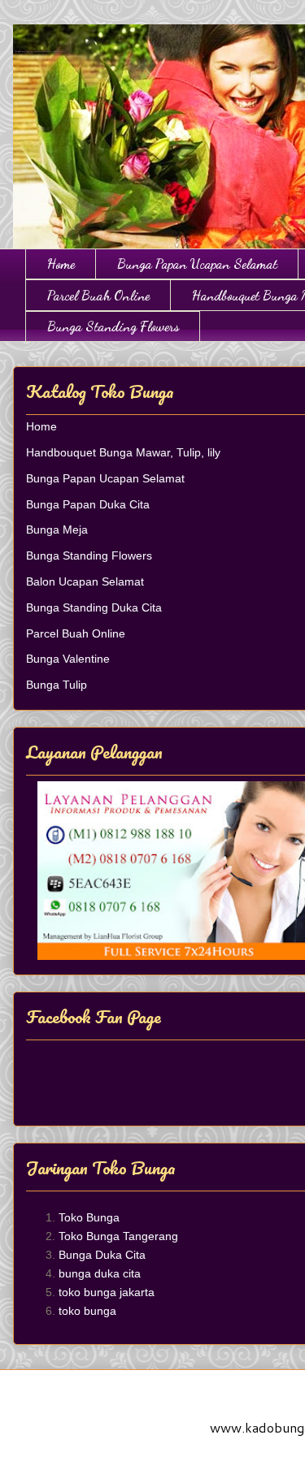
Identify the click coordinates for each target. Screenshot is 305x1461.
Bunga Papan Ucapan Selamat (197, 263)
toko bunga (87, 1310)
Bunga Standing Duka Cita (94, 607)
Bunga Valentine (68, 658)
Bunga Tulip (56, 684)
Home (61, 263)
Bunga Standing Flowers (113, 326)
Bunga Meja (57, 529)
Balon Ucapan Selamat (85, 581)
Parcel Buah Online (98, 295)
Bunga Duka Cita (102, 1254)
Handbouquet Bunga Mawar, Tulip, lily (123, 452)
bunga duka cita (100, 1273)
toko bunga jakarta (107, 1292)
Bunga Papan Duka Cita (88, 504)
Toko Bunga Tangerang (118, 1236)
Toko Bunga (89, 1217)
